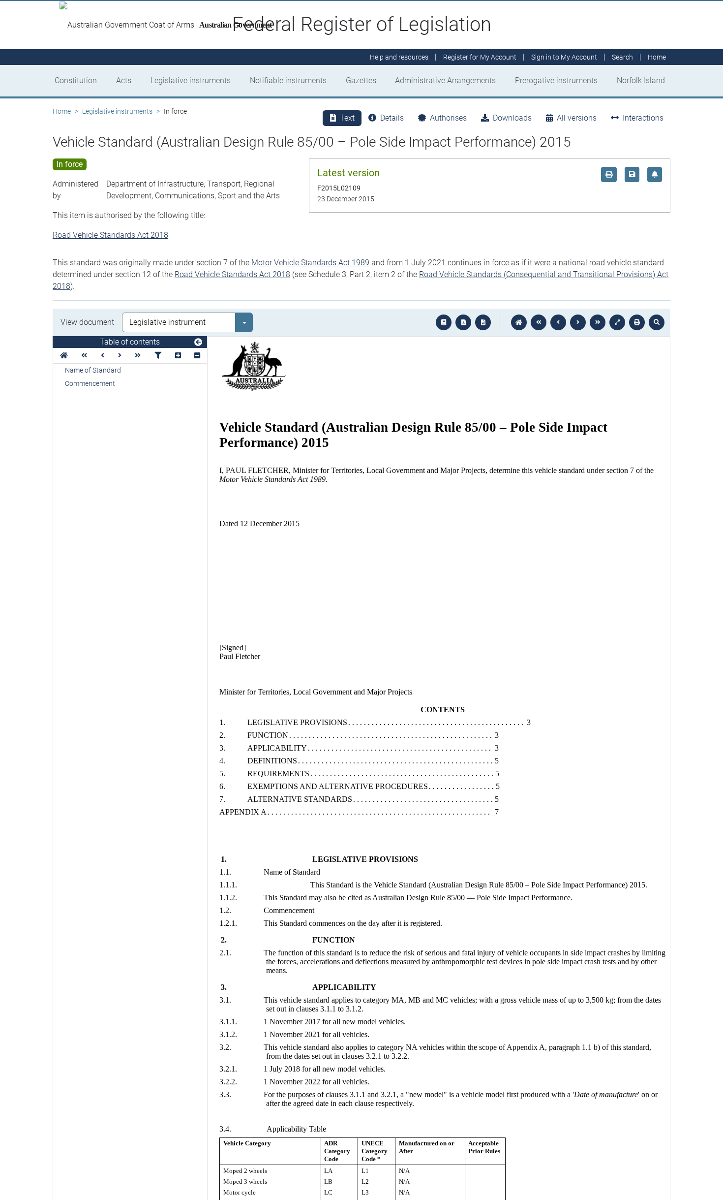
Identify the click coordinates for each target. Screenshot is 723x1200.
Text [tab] (347, 118)
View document (87, 322)
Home (62, 111)
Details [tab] (392, 118)
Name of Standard (93, 370)
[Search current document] (656, 322)
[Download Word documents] (483, 322)
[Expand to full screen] (617, 322)
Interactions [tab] (643, 118)
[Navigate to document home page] (64, 355)
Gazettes (361, 80)
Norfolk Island (641, 80)
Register (479, 57)
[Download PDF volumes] (463, 322)
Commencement (90, 383)
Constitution (76, 80)
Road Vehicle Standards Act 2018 (110, 235)
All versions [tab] (577, 118)
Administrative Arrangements (445, 80)
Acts (123, 80)
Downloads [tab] (512, 118)
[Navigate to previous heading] (102, 355)
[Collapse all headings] (197, 355)
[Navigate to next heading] (120, 355)
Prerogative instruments (556, 80)
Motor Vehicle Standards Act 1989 (310, 262)
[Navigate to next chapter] (597, 322)
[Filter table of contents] (158, 355)
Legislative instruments (191, 80)
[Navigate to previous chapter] (538, 322)
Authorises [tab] (448, 118)
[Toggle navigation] (198, 342)
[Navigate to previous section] (558, 322)
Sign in (564, 57)
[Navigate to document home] (519, 322)
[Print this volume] (637, 322)
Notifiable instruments (288, 80)
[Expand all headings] (178, 355)
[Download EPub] (444, 322)
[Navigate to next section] (578, 322)
